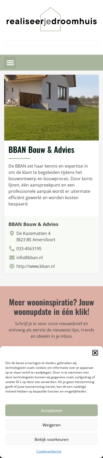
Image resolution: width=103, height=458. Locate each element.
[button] (95, 352)
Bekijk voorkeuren (52, 439)
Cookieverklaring (48, 451)
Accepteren (51, 410)
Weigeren (51, 424)
